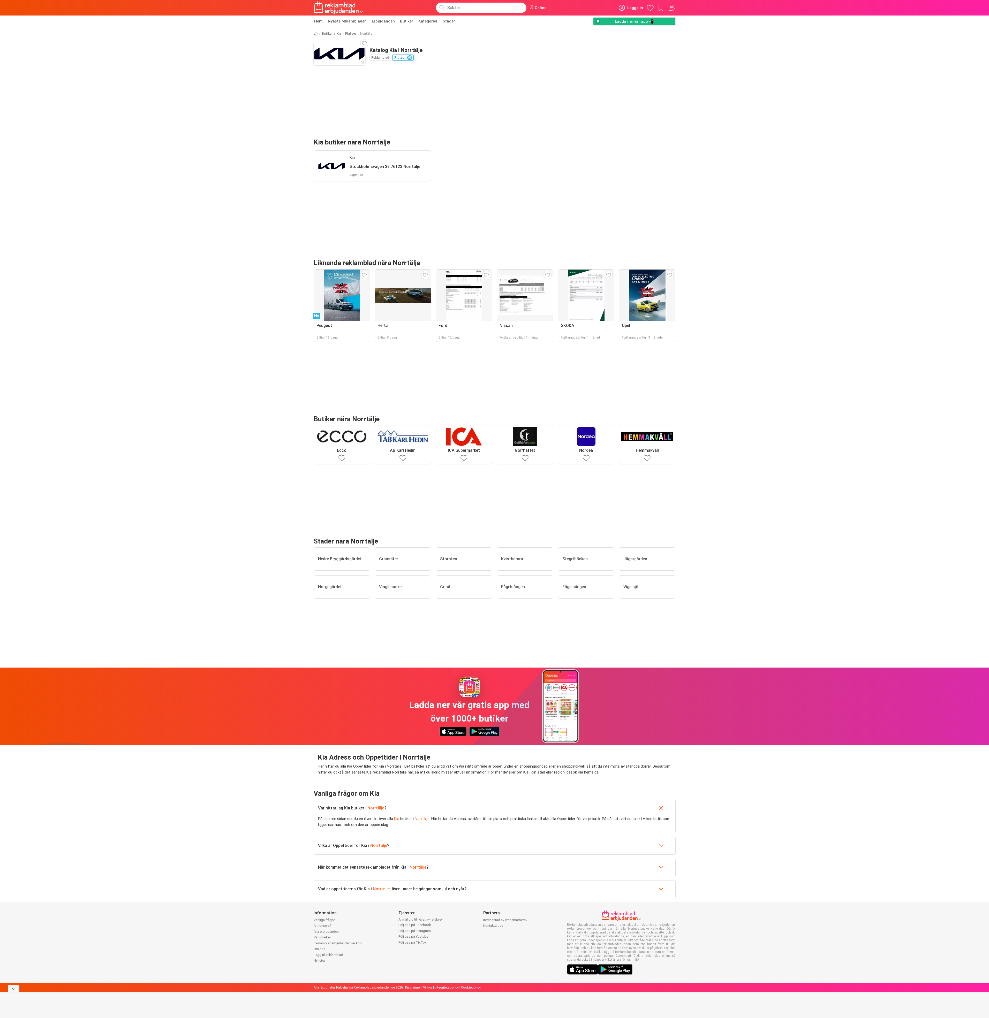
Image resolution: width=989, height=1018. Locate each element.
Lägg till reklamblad (328, 955)
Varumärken (322, 937)
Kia (339, 33)
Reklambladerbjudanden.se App (338, 943)
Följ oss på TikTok (412, 942)
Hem (318, 21)
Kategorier (427, 21)
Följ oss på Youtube (413, 936)
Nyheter (319, 960)
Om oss (319, 949)
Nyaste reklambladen (347, 21)
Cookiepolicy (471, 987)
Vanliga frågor (324, 920)
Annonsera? (322, 926)
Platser (350, 33)
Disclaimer (413, 987)
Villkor (427, 987)
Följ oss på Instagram (414, 931)
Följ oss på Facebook (414, 925)
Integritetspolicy (447, 987)
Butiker (406, 21)
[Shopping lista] (671, 8)
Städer (449, 21)
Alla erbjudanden (326, 931)
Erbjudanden (383, 21)
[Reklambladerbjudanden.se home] (338, 7)
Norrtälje (375, 808)
